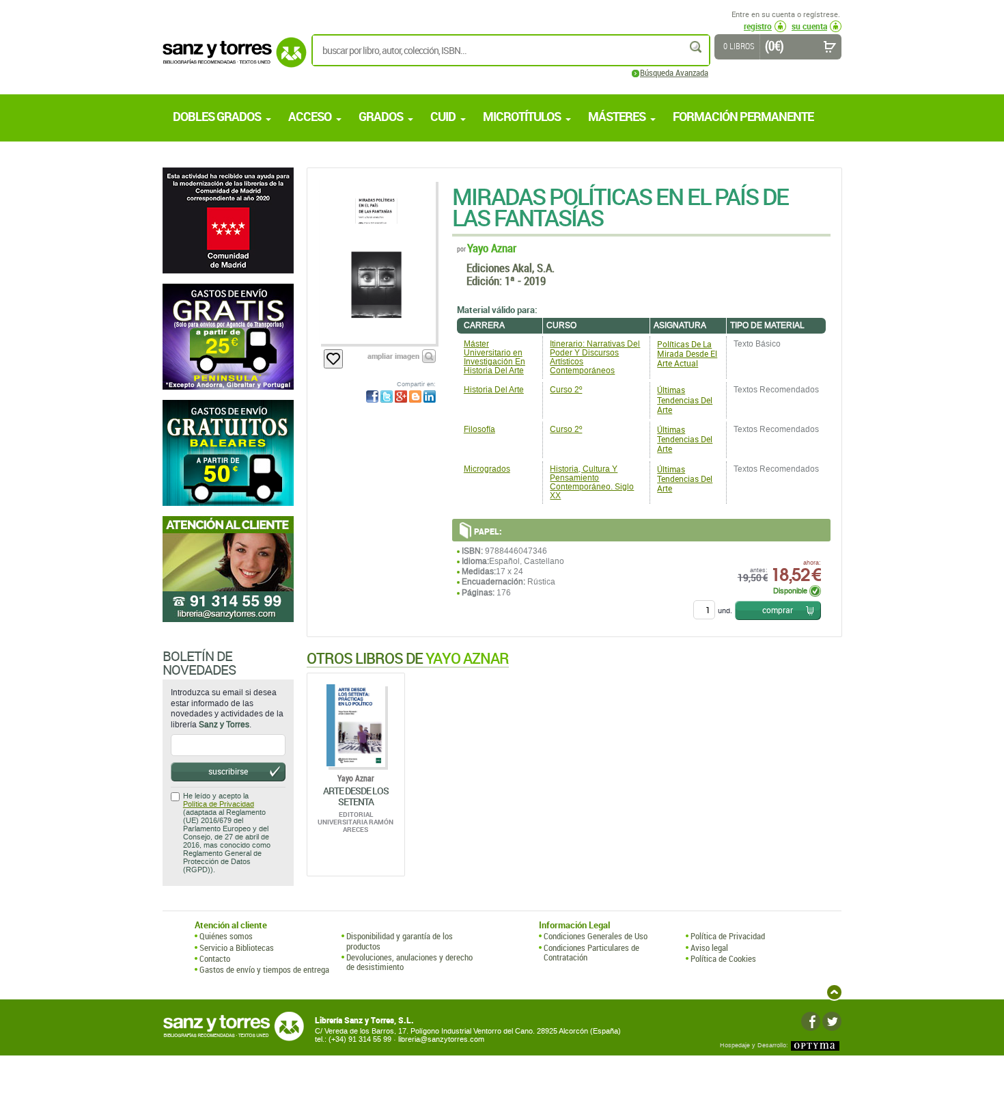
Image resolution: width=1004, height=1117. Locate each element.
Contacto (214, 958)
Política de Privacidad (218, 804)
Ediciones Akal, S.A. (510, 267)
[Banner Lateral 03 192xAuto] (228, 569)
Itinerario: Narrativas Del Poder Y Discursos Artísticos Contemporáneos (595, 357)
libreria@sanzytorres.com (441, 1039)
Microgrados (487, 469)
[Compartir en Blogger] (415, 396)
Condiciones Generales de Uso (595, 936)
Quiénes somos (226, 936)
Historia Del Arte (494, 389)
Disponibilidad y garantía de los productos (399, 941)
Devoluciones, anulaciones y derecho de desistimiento (409, 962)
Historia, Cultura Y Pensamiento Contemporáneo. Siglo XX (592, 482)
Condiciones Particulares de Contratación (591, 953)
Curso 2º (566, 389)
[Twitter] (831, 1021)
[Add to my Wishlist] (333, 358)
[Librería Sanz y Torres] (231, 59)
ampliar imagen (393, 356)
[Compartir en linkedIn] (429, 396)
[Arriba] (834, 992)
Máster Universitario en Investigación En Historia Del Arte (494, 357)
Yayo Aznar (491, 248)
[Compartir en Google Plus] (401, 396)
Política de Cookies (723, 958)
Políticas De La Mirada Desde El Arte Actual (687, 353)
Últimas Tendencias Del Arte (684, 399)
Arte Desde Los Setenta (356, 795)
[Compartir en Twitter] (386, 396)
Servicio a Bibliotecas (236, 947)
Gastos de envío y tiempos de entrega (264, 969)
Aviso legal (709, 947)
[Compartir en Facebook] (372, 396)
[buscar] (696, 47)
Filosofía (479, 429)
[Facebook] (810, 1021)
